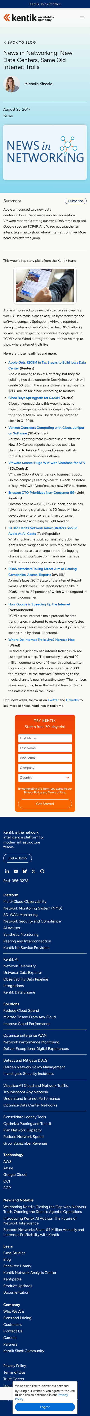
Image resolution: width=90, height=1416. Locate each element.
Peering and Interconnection (27, 941)
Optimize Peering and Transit (27, 1123)
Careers (9, 1337)
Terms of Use (56, 792)
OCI (6, 1181)
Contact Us (12, 1331)
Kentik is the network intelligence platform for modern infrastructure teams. (23, 839)
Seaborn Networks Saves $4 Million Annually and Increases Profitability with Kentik (43, 1232)
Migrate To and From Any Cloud (29, 1017)
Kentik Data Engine (19, 992)
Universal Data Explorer (22, 972)
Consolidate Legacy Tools (24, 1117)
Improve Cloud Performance (26, 1023)
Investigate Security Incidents (28, 1073)
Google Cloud (15, 1174)
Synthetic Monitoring (21, 934)
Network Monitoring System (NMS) (32, 908)
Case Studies (14, 1253)
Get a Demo (18, 858)
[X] (33, 871)
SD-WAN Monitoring (20, 914)
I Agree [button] (45, 1407)
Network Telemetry (19, 966)
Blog (7, 1259)
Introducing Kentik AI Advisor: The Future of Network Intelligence (40, 1221)
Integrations (13, 985)
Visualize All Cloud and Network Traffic (35, 1085)
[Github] (42, 871)
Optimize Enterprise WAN (25, 1035)
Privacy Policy (33, 792)
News (8, 116)
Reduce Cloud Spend (21, 1010)
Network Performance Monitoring (31, 1042)
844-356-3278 (15, 880)
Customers (12, 1324)
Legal (7, 1385)
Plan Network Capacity (22, 1130)
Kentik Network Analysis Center (29, 1272)
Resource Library (17, 1266)
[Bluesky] (24, 871)
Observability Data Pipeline (25, 979)
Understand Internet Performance (31, 1098)
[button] (82, 17)
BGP (7, 1187)
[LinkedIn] (7, 871)
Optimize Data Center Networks (30, 1105)
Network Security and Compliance (32, 921)
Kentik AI (10, 959)
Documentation (16, 1292)
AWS (7, 1161)
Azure (8, 1168)
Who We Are (13, 1311)
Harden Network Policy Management (34, 1067)
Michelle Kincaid (38, 84)
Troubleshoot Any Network (25, 1092)
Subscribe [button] (75, 201)
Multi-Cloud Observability (24, 901)
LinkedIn (72, 700)
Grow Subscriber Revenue (25, 1143)
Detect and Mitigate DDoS (25, 1060)
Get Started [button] (45, 804)
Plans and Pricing (17, 1318)
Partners (10, 1344)
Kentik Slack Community (23, 1351)
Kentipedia (12, 1279)
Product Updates (17, 1286)
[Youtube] (16, 871)
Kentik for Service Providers (26, 947)
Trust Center (13, 1379)
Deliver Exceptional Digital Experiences (36, 1048)
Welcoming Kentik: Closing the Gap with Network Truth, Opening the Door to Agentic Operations (44, 1209)
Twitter (53, 700)
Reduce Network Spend (23, 1136)
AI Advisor (11, 928)
